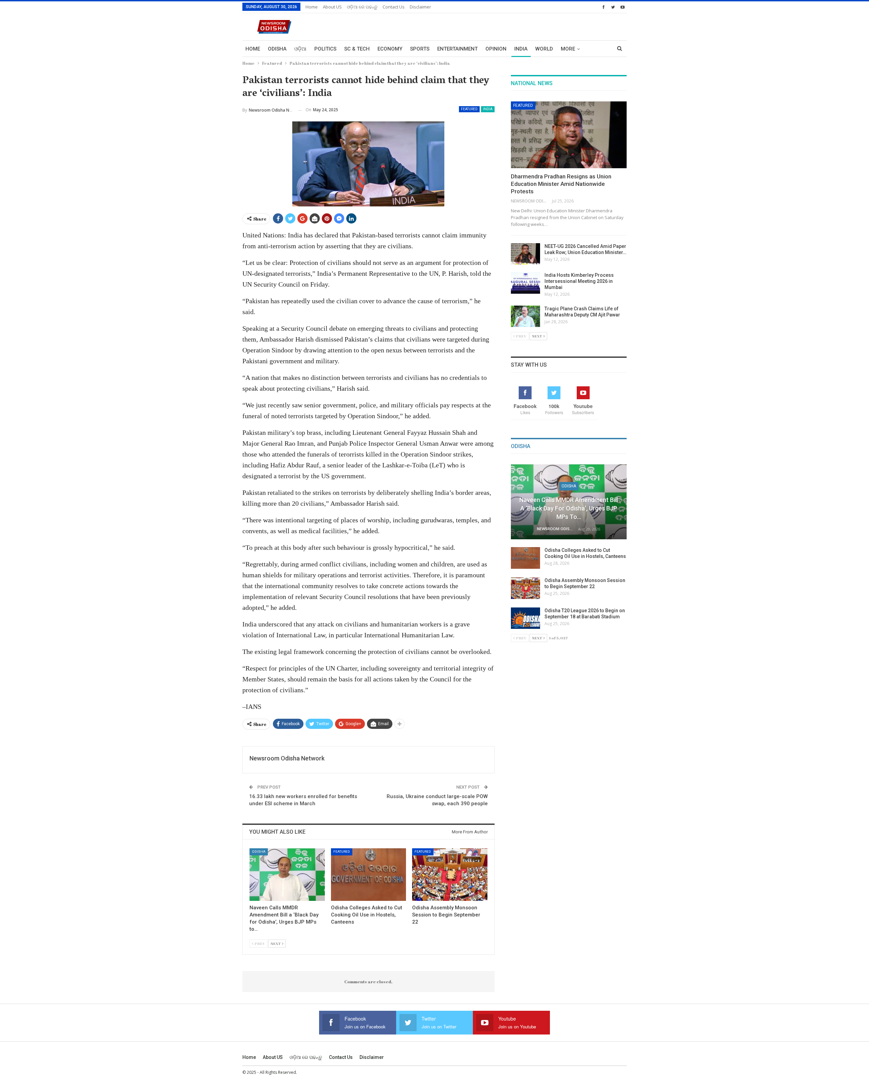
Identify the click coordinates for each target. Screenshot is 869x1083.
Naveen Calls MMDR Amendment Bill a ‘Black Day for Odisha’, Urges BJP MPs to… (568, 508)
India (521, 49)
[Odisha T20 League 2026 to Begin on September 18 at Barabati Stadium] (525, 618)
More (568, 49)
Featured (469, 109)
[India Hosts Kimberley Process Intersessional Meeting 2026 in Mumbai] (525, 283)
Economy (389, 49)
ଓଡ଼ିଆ (300, 49)
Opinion (495, 49)
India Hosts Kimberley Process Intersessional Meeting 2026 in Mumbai (579, 281)
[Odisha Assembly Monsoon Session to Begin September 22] (449, 874)
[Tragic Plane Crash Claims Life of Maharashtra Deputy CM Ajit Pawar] (525, 316)
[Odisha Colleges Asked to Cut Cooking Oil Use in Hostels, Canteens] (368, 874)
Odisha (277, 49)
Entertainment (457, 49)
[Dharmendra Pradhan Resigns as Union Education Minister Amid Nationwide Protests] (569, 135)
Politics (325, 49)
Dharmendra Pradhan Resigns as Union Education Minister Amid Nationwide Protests (561, 184)
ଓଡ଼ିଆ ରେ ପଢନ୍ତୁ (362, 7)
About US (332, 7)
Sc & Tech (357, 49)
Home (312, 7)
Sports (419, 49)
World (544, 49)
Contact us (394, 7)
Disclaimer (420, 7)
